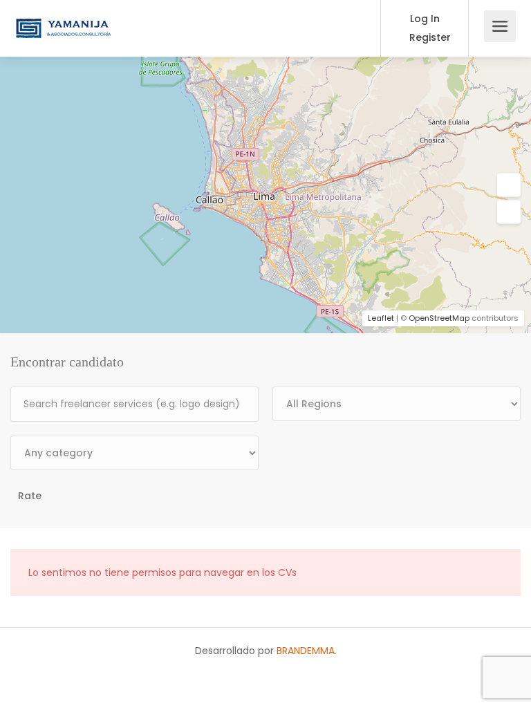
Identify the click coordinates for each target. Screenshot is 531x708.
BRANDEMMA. (305, 651)
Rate (29, 496)
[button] (509, 185)
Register (429, 37)
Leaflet (381, 318)
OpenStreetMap (439, 318)
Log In (423, 19)
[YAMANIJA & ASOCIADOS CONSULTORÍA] (63, 18)
